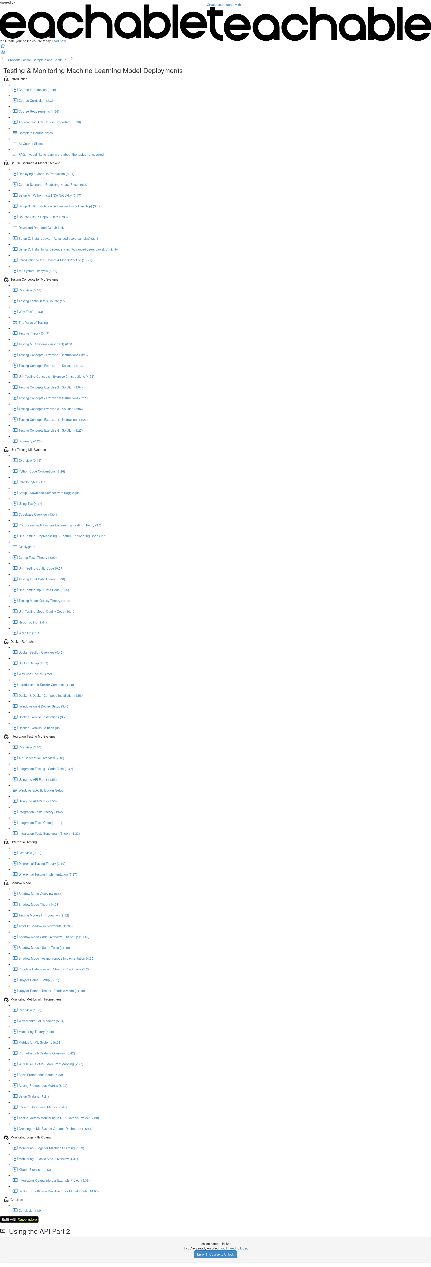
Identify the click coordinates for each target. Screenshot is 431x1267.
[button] (2, 47)
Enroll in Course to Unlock (215, 1254)
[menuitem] (2, 53)
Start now (59, 41)
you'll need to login (233, 1248)
